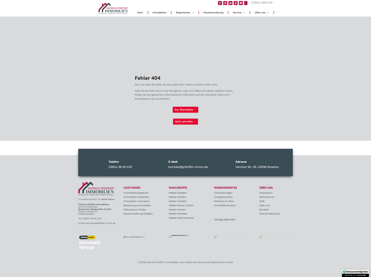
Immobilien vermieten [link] (136, 201)
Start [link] (140, 12)
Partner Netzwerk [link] (269, 213)
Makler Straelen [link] (178, 192)
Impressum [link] (266, 192)
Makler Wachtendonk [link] (181, 218)
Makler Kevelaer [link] (178, 213)
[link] (246, 3)
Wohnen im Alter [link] (224, 201)
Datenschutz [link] (266, 197)
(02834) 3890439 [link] (261, 2)
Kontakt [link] (264, 209)
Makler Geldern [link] (178, 197)
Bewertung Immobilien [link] (137, 205)
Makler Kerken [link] (177, 209)
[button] (220, 3)
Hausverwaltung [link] (213, 12)
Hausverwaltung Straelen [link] (138, 213)
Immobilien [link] (160, 12)
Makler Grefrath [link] (178, 201)
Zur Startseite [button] (184, 109)
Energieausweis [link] (223, 197)
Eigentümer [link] (183, 12)
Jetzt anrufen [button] (184, 121)
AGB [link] (261, 201)
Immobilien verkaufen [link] (136, 197)
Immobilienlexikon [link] (225, 205)
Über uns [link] (260, 12)
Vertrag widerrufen (224, 219)
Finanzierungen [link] (223, 192)
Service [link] (237, 12)
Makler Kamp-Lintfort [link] (181, 205)
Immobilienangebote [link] (135, 192)
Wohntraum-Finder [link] (134, 209)
